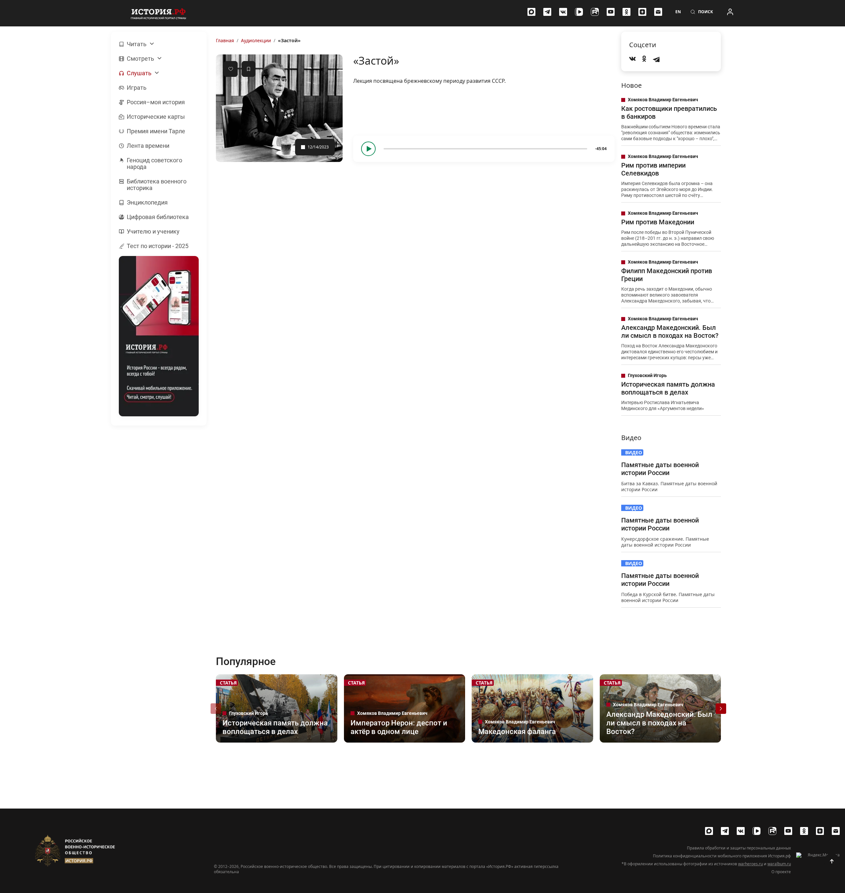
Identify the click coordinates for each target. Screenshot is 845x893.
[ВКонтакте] (563, 12)
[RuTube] (595, 12)
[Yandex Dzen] (642, 12)
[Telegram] (547, 12)
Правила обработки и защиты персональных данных (739, 848)
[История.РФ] (158, 13)
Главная (225, 40)
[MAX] (531, 12)
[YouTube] (611, 12)
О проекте (781, 872)
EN (678, 12)
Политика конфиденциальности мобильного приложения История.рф (722, 856)
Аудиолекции (256, 40)
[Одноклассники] (626, 12)
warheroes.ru (750, 864)
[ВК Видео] (579, 12)
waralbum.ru (779, 864)
